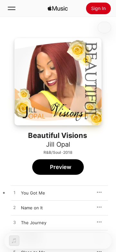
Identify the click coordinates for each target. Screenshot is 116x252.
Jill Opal (58, 144)
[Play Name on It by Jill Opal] (14, 208)
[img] (58, 8)
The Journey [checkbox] (33, 222)
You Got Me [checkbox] (33, 192)
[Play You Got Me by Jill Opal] (14, 193)
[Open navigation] (12, 8)
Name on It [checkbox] (32, 207)
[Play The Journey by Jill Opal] (14, 223)
